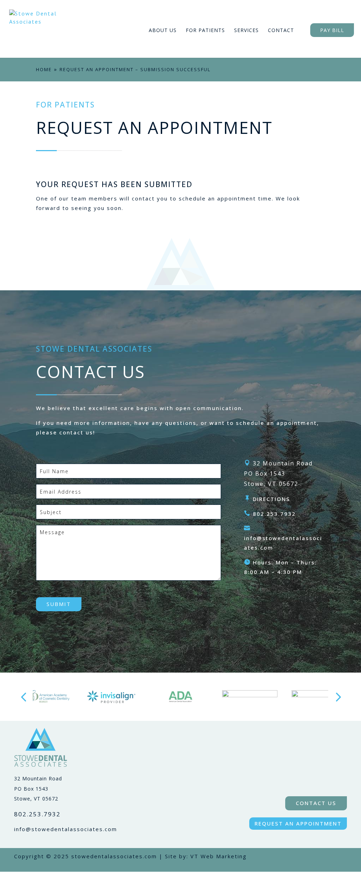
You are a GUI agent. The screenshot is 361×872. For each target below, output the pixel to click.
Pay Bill (332, 30)
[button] (23, 696)
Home (44, 69)
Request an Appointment (298, 823)
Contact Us (316, 802)
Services (246, 30)
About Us (163, 30)
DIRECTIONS (271, 498)
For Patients (205, 30)
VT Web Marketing (218, 856)
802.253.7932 (274, 513)
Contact (281, 30)
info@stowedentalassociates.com (65, 829)
